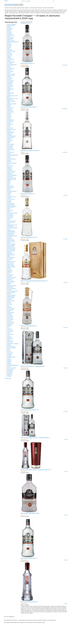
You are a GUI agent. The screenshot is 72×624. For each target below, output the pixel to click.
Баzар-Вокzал (10, 319)
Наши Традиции (11, 281)
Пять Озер (9, 63)
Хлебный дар (10, 234)
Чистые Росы (10, 262)
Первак (9, 52)
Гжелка (9, 326)
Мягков (9, 47)
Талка (8, 36)
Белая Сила (10, 253)
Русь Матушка (10, 80)
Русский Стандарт (11, 24)
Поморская (9, 210)
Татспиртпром (10, 35)
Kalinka (9, 195)
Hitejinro (9, 160)
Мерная (9, 106)
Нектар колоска (11, 222)
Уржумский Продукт (12, 206)
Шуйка (9, 181)
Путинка (9, 113)
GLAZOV (9, 138)
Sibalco (9, 242)
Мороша (9, 67)
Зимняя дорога (10, 187)
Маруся (9, 130)
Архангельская (10, 40)
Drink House (10, 258)
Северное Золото (11, 196)
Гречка (8, 366)
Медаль (9, 362)
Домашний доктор (11, 129)
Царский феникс (11, 233)
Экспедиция (10, 215)
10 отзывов (64, 65)
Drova (8, 350)
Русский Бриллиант (11, 288)
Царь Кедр (9, 252)
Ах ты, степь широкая (12, 291)
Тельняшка (9, 53)
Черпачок (9, 276)
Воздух (9, 122)
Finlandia (9, 33)
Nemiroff (9, 45)
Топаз (8, 358)
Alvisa (8, 142)
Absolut (9, 31)
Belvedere (9, 314)
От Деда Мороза (11, 346)
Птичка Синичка (11, 74)
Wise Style (9, 237)
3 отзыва (65, 238)
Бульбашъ (9, 49)
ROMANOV (9, 307)
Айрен (8, 156)
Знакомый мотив (11, 357)
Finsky (8, 349)
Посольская (10, 353)
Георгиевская (10, 119)
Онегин (9, 153)
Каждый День (10, 89)
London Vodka (10, 322)
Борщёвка (9, 169)
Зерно (8, 211)
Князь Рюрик (10, 214)
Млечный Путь (10, 323)
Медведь (9, 376)
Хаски (8, 66)
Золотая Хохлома (11, 171)
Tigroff (9, 94)
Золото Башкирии (11, 295)
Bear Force (9, 351)
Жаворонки (10, 99)
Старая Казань (10, 137)
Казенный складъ (11, 250)
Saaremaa (9, 218)
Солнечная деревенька (12, 155)
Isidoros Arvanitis (11, 300)
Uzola (8, 332)
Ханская (9, 115)
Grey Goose (10, 165)
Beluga (9, 27)
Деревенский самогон (12, 95)
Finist (8, 335)
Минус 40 (9, 320)
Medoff (9, 105)
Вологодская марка (11, 163)
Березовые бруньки (11, 191)
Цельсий (9, 109)
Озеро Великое (10, 312)
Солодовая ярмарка (12, 175)
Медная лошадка (11, 101)
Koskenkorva (10, 124)
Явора (8, 97)
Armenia (9, 70)
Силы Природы (10, 68)
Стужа (9, 125)
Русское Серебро (11, 243)
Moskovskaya (10, 310)
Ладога (9, 141)
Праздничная (10, 107)
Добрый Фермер (11, 292)
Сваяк (8, 339)
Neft (8, 305)
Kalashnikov (10, 39)
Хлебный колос (10, 230)
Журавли (9, 167)
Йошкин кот (10, 128)
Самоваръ (9, 324)
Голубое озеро (10, 172)
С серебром (10, 110)
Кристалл (9, 55)
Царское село (10, 152)
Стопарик (9, 289)
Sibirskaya (9, 363)
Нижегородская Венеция (13, 365)
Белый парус (10, 341)
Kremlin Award (10, 59)
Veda (8, 91)
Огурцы (9, 79)
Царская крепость (11, 261)
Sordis (8, 126)
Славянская (10, 176)
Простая (9, 301)
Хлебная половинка (11, 103)
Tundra (9, 60)
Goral (8, 184)
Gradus (9, 87)
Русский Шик (10, 226)
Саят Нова (9, 304)
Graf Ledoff (9, 78)
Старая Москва (11, 204)
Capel (8, 208)
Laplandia (9, 361)
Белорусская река (11, 177)
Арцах (8, 72)
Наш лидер (9, 315)
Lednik (8, 311)
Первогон (9, 359)
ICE (8, 327)
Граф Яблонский (11, 296)
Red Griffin (9, 373)
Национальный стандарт (12, 343)
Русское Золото (11, 199)
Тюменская (10, 140)
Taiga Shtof (9, 374)
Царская (9, 29)
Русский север (10, 297)
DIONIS (9, 180)
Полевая (9, 354)
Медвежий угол (11, 75)
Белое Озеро (10, 287)
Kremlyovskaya (10, 246)
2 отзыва (65, 367)
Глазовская (9, 318)
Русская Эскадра (11, 51)
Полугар (9, 198)
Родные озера (10, 264)
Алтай (8, 194)
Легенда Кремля (11, 257)
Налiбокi (9, 58)
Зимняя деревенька (11, 64)
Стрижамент (10, 146)
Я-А (29, 23)
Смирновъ (9, 83)
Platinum (9, 117)
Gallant (8, 284)
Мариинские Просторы (12, 98)
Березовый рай (10, 239)
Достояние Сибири (11, 347)
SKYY (8, 164)
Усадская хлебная (11, 266)
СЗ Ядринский (10, 93)
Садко (8, 256)
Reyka (8, 273)
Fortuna (9, 118)
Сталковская (10, 334)
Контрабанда (10, 370)
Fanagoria (9, 134)
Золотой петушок (11, 159)
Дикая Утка (9, 280)
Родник (9, 56)
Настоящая (9, 372)
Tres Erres (9, 272)
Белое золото (10, 111)
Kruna (8, 223)
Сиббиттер (9, 133)
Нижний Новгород (11, 221)
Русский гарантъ (11, 308)
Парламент (9, 173)
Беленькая (10, 28)
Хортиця (9, 32)
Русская (9, 190)
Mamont (9, 157)
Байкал (9, 76)
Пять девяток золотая (12, 212)
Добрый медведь (11, 245)
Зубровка (9, 168)
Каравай (9, 283)
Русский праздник (11, 136)
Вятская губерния (11, 249)
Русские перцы (10, 144)
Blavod (8, 260)
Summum (9, 303)
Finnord (9, 114)
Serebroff (9, 202)
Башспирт (9, 44)
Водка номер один (11, 277)
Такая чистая (10, 316)
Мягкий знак (10, 86)
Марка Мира (10, 338)
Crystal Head (10, 330)
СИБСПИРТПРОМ (11, 231)
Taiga (8, 102)
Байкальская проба (11, 285)
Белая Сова (10, 145)
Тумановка (9, 238)
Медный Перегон (11, 254)
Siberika (9, 268)
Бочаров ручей (10, 203)
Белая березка (10, 37)
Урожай (9, 200)
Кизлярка (9, 299)
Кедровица (9, 270)
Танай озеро (10, 331)
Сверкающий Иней (11, 179)
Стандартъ (9, 82)
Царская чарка (10, 265)
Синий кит (9, 342)
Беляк (8, 183)
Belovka (9, 161)
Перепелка (9, 148)
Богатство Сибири (11, 367)
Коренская (9, 279)
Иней (8, 150)
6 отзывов (65, 152)
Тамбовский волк (11, 248)
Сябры (9, 90)
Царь (8, 48)
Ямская (9, 293)
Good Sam (9, 269)
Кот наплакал (10, 274)
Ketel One (9, 328)
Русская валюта (11, 149)
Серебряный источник (12, 225)
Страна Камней (10, 62)
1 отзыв (65, 439)
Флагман (9, 336)
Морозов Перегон (11, 241)
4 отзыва (65, 195)
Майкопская (10, 186)
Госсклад (9, 355)
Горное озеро (10, 217)
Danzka (9, 345)
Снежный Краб (10, 132)
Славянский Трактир (12, 235)
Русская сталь (10, 207)
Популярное (23, 23)
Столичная (9, 84)
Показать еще (8, 378)
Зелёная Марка (11, 25)
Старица (9, 192)
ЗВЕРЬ (8, 188)
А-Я (27, 23)
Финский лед (10, 369)
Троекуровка (10, 121)
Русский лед (10, 71)
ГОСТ (8, 219)
